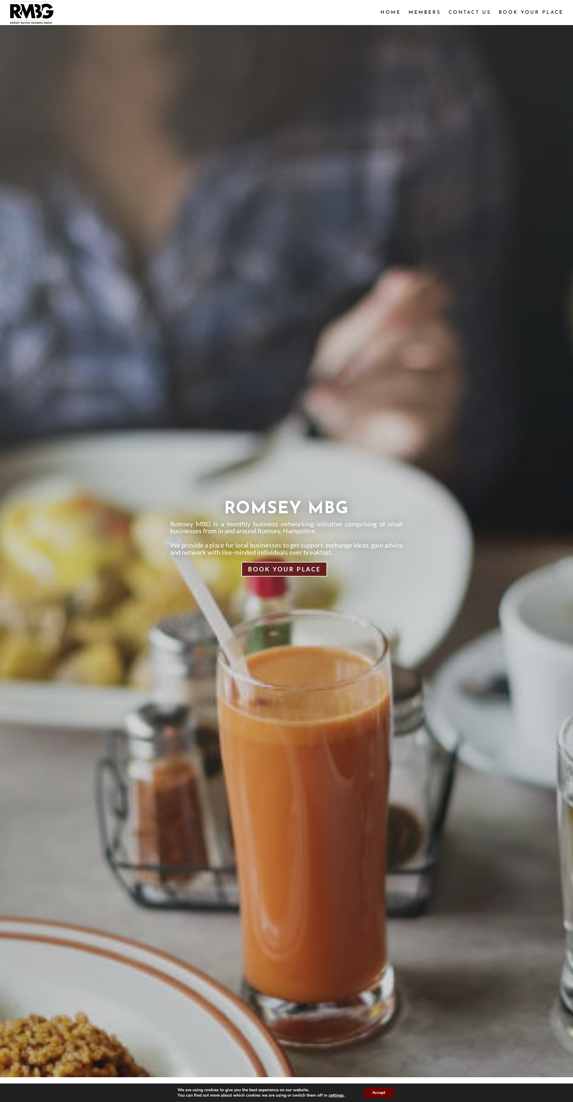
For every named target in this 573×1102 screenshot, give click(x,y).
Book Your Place (284, 569)
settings (336, 1095)
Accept (378, 1092)
